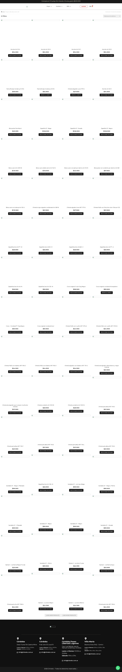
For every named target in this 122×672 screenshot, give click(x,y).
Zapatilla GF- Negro (107, 128)
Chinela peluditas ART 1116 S (107, 406)
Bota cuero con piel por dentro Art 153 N (76, 168)
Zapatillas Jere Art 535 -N (45, 286)
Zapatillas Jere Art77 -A (107, 247)
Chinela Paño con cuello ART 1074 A (76, 326)
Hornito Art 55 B (106, 49)
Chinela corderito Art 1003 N (76, 405)
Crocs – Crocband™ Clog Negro (15, 326)
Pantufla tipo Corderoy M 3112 (15, 89)
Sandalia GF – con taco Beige (76, 484)
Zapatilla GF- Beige (45, 128)
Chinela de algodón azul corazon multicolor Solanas (15, 405)
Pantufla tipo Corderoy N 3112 (46, 89)
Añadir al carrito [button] (46, 94)
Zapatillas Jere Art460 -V (76, 247)
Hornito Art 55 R (106, 89)
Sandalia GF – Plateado (15, 525)
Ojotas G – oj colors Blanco (76, 602)
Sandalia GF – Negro (46, 523)
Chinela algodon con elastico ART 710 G (76, 365)
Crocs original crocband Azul (45, 326)
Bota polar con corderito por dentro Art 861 (106, 168)
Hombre (58, 6)
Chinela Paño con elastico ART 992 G (15, 365)
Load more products (52, 615)
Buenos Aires (94, 644)
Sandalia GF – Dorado (107, 525)
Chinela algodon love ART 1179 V (76, 207)
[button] (49, 6)
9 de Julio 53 (46, 644)
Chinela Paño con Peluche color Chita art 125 (107, 207)
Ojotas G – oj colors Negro (45, 602)
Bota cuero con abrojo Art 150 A (15, 207)
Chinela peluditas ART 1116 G (106, 446)
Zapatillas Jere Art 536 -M (45, 484)
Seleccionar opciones (15, 55)
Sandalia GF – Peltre (46, 563)
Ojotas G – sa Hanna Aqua (106, 565)
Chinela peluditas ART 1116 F (15, 446)
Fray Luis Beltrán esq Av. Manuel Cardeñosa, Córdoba (71, 647)
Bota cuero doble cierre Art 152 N (45, 168)
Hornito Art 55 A (15, 49)
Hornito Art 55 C (76, 49)
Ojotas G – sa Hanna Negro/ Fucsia (15, 565)
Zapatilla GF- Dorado (76, 128)
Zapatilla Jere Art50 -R (45, 247)
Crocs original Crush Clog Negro (76, 286)
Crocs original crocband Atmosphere (106, 286)
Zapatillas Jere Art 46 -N (15, 286)
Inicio (3, 11)
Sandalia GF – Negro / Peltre (106, 485)
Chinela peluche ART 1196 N (15, 604)
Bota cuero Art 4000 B (15, 168)
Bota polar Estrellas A (15, 128)
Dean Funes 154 (27, 644)
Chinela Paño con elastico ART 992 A (45, 365)
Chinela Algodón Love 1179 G (76, 89)
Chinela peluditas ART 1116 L (76, 444)
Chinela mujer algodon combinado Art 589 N (46, 207)
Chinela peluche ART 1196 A (107, 604)
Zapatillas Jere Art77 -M (15, 247)
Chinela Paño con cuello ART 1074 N (106, 326)
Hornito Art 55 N (45, 49)
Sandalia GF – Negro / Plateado (15, 485)
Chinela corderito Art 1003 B (45, 405)
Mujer (48, 6)
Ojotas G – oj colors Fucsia (76, 563)
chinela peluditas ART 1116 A (46, 444)
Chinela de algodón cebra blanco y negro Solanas (107, 366)
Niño (68, 6)
